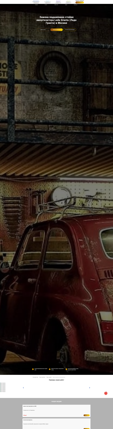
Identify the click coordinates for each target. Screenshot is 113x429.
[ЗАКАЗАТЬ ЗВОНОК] (105, 393)
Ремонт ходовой (49, 377)
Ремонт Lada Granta (42, 377)
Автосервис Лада (35, 377)
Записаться (86, 415)
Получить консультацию (79, 2)
